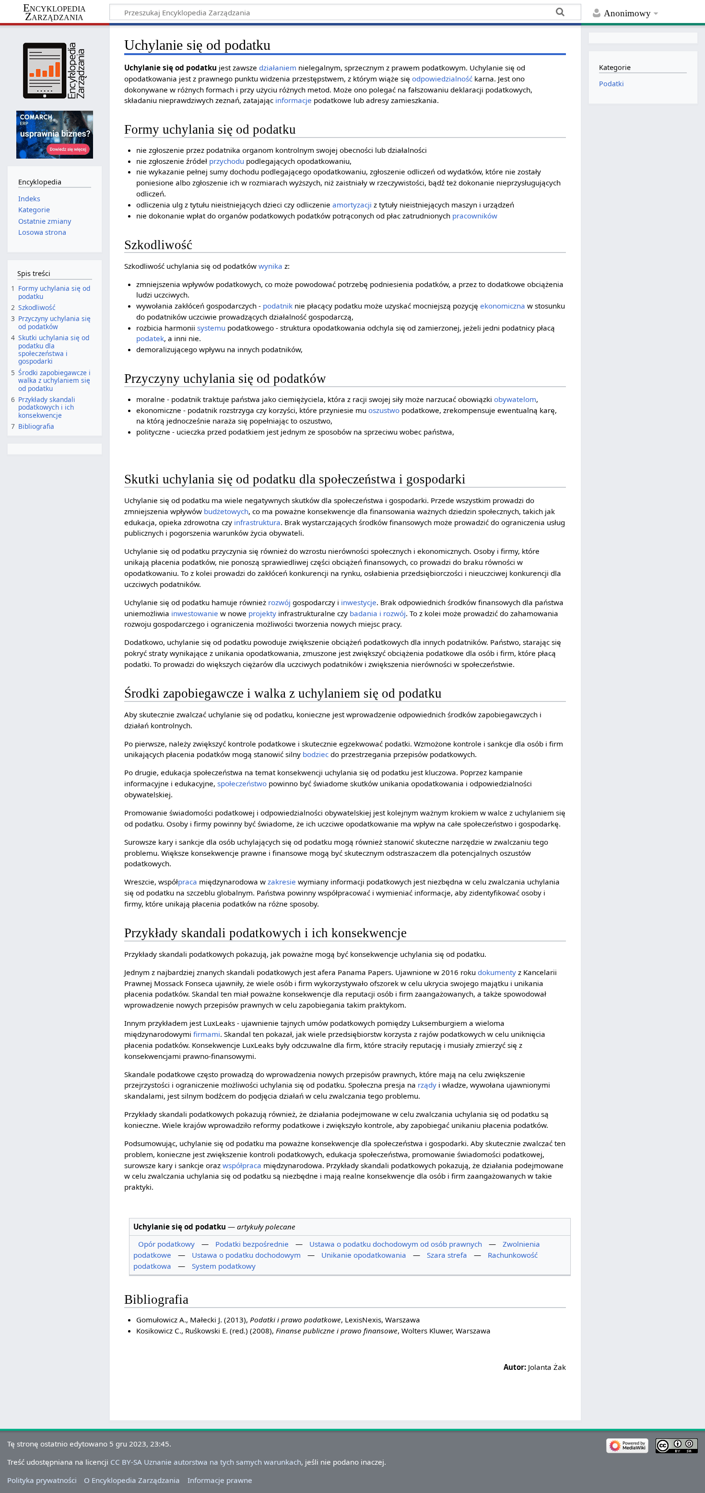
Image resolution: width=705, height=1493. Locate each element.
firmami (206, 1034)
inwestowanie (194, 613)
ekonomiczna (502, 305)
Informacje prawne (220, 1480)
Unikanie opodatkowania (363, 1255)
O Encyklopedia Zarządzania (132, 1480)
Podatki (611, 83)
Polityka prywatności (42, 1480)
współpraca (242, 1165)
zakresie (282, 881)
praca (187, 881)
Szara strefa (447, 1255)
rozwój (279, 602)
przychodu (226, 161)
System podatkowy (224, 1266)
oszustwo (384, 410)
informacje (293, 100)
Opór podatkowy (166, 1244)
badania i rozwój (378, 613)
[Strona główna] (54, 71)
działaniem (277, 67)
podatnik (278, 305)
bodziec (316, 754)
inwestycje (358, 602)
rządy (427, 1085)
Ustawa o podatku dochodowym (246, 1255)
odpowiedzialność (442, 78)
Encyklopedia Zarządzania (54, 12)
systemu (211, 328)
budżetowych (226, 511)
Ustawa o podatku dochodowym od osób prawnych (395, 1244)
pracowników (474, 215)
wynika (270, 266)
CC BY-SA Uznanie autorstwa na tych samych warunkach (205, 1462)
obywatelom (515, 399)
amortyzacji (352, 204)
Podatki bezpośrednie (252, 1244)
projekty (262, 613)
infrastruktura (257, 522)
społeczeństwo (242, 783)
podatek (150, 338)
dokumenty (497, 972)
